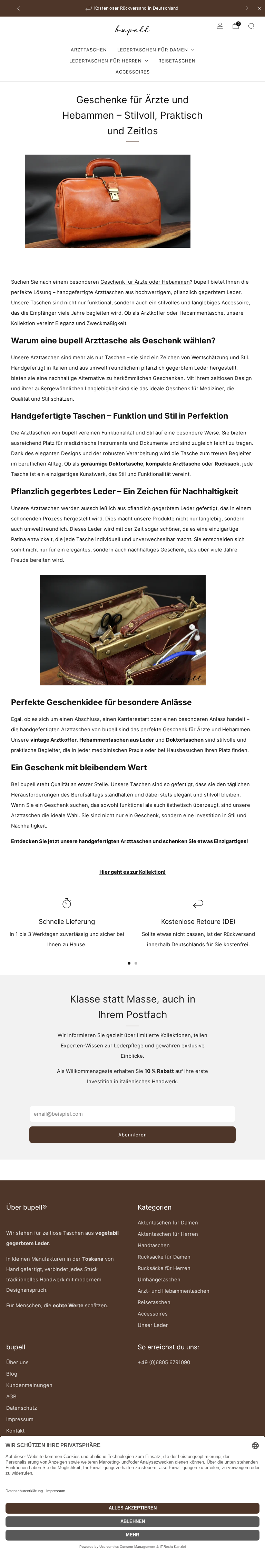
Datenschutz (21, 1408)
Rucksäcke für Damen (164, 1257)
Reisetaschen (177, 60)
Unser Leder (153, 1325)
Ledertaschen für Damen (152, 49)
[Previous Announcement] (18, 8)
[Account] (220, 25)
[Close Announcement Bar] (259, 8)
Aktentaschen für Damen (168, 1223)
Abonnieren (132, 1134)
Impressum (19, 1419)
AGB (11, 1397)
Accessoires (133, 72)
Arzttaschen (89, 49)
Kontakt (15, 1431)
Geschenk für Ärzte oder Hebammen (145, 282)
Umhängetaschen (159, 1280)
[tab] (129, 963)
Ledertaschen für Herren (105, 60)
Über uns (17, 1362)
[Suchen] (251, 25)
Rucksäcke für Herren (164, 1268)
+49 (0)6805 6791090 (164, 1362)
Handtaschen (154, 1245)
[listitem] (132, 8)
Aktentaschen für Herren (168, 1234)
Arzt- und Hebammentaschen (173, 1291)
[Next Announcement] (247, 8)
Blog (11, 1374)
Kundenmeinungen (29, 1385)
